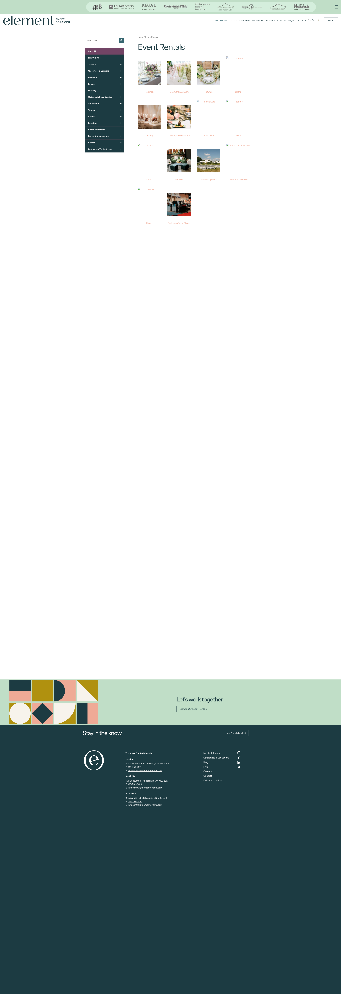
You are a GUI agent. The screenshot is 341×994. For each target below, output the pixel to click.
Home (140, 37)
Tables (105, 110)
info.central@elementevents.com (145, 770)
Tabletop (105, 64)
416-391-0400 (135, 784)
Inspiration (270, 20)
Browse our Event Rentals (193, 709)
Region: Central (295, 20)
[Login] (318, 20)
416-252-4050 (135, 801)
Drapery (92, 90)
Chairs (105, 116)
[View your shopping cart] (313, 20)
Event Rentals (220, 20)
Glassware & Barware (105, 70)
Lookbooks (234, 20)
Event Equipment (96, 129)
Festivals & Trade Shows (105, 149)
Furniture (105, 123)
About (283, 20)
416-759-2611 (134, 767)
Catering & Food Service (105, 96)
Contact (331, 20)
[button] (309, 20)
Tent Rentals (257, 20)
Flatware (105, 77)
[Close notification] (336, 7)
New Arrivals (94, 58)
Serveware (105, 103)
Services (245, 20)
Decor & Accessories (105, 136)
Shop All (92, 51)
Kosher (105, 142)
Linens (105, 83)
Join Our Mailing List (236, 733)
